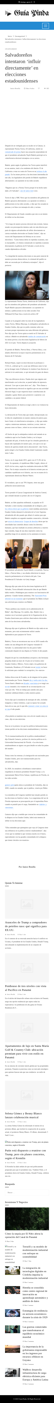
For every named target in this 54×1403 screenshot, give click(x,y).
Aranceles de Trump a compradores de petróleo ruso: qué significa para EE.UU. (26, 926)
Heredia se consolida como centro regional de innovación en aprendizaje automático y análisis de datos (35, 1294)
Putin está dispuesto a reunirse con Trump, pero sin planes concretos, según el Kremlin (25, 1154)
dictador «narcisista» (30, 683)
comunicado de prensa (13, 152)
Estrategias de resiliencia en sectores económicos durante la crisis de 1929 (35, 1314)
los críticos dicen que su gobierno (17, 509)
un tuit (7, 687)
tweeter (38, 667)
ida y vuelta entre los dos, (38, 680)
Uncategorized (11, 49)
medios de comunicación (37, 337)
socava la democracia (15, 521)
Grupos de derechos (31, 521)
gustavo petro (10, 785)
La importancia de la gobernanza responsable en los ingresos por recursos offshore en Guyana (35, 1353)
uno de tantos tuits (26, 191)
